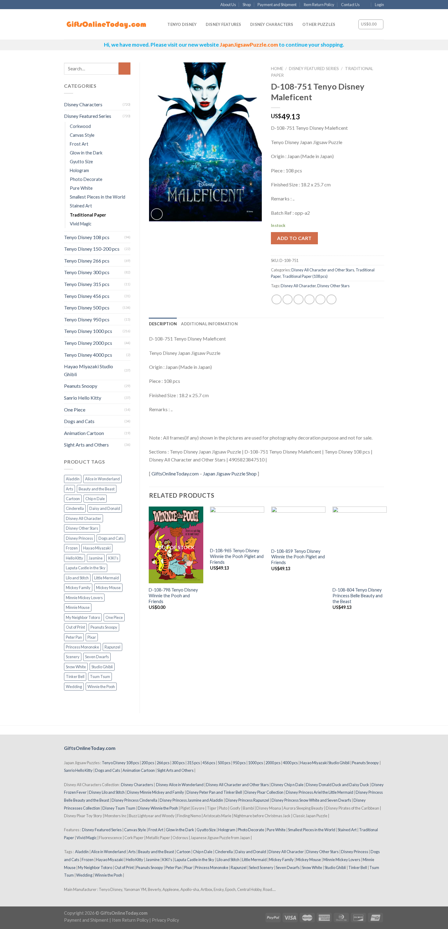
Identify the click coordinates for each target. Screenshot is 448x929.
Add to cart (294, 238)
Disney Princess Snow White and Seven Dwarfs (311, 800)
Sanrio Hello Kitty (82, 398)
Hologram (79, 170)
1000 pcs (255, 762)
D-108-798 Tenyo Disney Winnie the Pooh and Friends (173, 595)
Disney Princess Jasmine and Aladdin (191, 800)
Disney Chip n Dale (287, 784)
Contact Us (350, 4)
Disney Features (223, 24)
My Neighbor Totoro (83, 617)
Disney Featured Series (87, 116)
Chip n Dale (95, 498)
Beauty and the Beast (97, 488)
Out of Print (75, 627)
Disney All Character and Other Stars (322, 269)
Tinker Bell (75, 676)
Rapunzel (112, 647)
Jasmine (96, 558)
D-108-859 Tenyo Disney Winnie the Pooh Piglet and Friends (298, 557)
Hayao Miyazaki (97, 548)
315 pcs (193, 762)
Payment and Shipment (277, 4)
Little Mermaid (106, 577)
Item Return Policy (319, 4)
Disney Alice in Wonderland (180, 784)
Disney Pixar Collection (263, 792)
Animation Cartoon (84, 433)
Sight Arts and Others (86, 444)
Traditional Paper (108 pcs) (305, 276)
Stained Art (81, 205)
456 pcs (208, 762)
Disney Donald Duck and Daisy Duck (337, 784)
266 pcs (163, 762)
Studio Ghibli (102, 666)
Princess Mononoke (82, 647)
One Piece (74, 409)
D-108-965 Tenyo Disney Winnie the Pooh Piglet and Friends (237, 556)
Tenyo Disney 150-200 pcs (91, 249)
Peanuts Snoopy (80, 386)
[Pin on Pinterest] (309, 300)
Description (163, 323)
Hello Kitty (74, 558)
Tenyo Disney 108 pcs (86, 237)
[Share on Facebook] (277, 300)
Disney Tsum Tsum (118, 808)
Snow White (76, 666)
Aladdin (73, 478)
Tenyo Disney (182, 24)
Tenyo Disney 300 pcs (86, 272)
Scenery (73, 656)
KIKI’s (167, 859)
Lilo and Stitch (77, 577)
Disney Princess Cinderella (134, 800)
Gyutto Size (81, 161)
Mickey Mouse (108, 587)
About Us (228, 4)
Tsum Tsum (100, 676)
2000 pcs (272, 762)
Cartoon (73, 498)
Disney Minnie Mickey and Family (155, 792)
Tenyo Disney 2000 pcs (88, 343)
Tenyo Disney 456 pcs (86, 296)
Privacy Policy (165, 920)
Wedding (74, 686)
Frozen (72, 548)
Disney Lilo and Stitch (107, 792)
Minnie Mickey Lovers (84, 597)
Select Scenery (261, 867)
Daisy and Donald (104, 508)
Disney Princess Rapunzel (247, 800)
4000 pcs (290, 762)
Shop (247, 4)
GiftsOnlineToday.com (175, 473)
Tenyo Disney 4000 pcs (88, 355)
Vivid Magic (80, 223)
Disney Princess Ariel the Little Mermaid (319, 792)
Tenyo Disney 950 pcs (86, 319)
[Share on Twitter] (288, 300)
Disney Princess (79, 538)
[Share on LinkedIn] (331, 300)
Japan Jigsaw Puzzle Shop (230, 473)
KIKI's (113, 558)
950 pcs (239, 762)
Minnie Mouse (78, 607)
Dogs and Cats (79, 421)
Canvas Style (82, 135)
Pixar (91, 637)
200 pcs (147, 762)
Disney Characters (271, 24)
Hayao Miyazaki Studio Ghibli (88, 370)
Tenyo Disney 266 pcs (86, 260)
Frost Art (79, 144)
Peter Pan (74, 637)
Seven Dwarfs (97, 656)
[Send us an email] (366, 5)
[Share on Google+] (320, 300)
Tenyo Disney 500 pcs (86, 307)
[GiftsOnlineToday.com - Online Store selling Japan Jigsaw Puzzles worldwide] (106, 25)
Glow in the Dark (86, 152)
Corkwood (80, 126)
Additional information (209, 323)
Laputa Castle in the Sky (85, 567)
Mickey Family (78, 587)
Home (277, 68)
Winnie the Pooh (101, 686)
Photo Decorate (86, 179)
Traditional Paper (88, 214)
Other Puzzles (318, 24)
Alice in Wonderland (102, 478)
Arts (69, 488)
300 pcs (178, 762)
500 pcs (224, 762)
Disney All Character (83, 518)
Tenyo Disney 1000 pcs (88, 331)
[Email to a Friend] (298, 300)
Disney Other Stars (82, 528)
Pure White (81, 188)
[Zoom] (157, 214)
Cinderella (75, 508)
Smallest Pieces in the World (97, 197)
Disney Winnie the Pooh (158, 808)
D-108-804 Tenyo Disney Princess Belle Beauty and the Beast (357, 595)
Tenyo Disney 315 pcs (86, 284)
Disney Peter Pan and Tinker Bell (214, 792)
